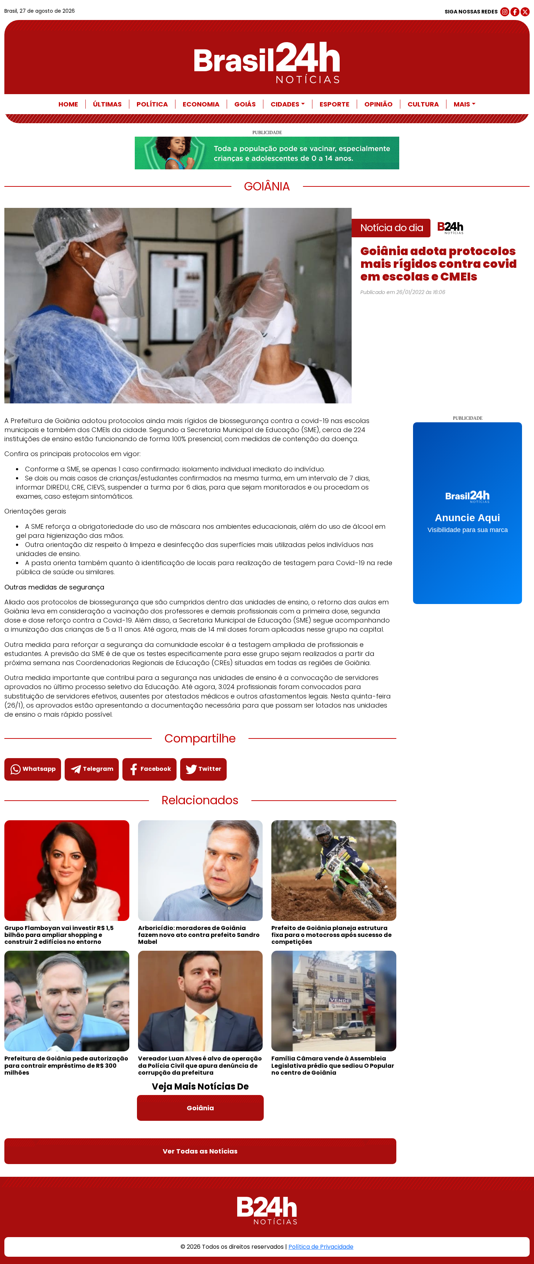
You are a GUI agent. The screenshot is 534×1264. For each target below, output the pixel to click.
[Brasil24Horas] (267, 62)
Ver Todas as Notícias (200, 1151)
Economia (201, 104)
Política (152, 104)
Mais (462, 104)
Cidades (285, 104)
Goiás (245, 104)
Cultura (423, 104)
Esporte (334, 104)
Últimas (107, 104)
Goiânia (200, 1107)
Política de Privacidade (320, 1247)
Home (68, 104)
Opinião (378, 104)
